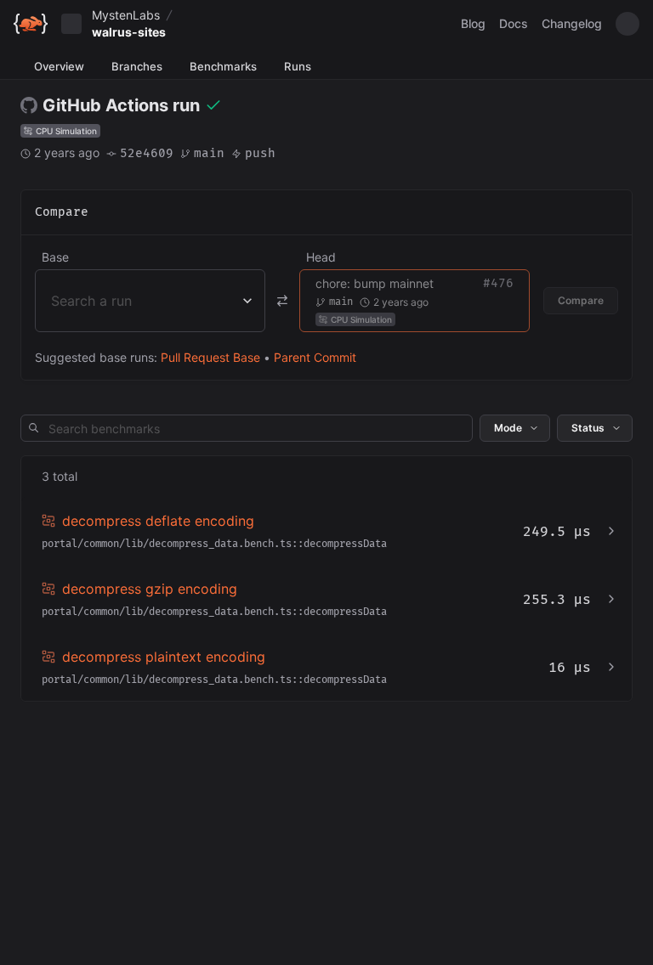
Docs (513, 23)
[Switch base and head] (282, 300)
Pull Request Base (210, 357)
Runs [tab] (297, 66)
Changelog (572, 23)
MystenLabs (126, 15)
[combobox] (53, 300)
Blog (473, 23)
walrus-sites (129, 32)
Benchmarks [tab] (223, 66)
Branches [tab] (136, 66)
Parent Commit (315, 357)
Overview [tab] (59, 66)
